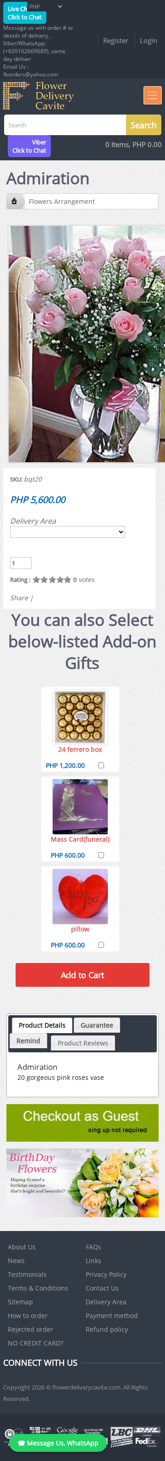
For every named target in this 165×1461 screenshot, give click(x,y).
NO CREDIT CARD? (35, 1343)
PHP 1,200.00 (65, 765)
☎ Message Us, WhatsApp (58, 1443)
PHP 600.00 (68, 855)
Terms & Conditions (38, 1288)
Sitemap (20, 1301)
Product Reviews (83, 1043)
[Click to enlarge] (80, 717)
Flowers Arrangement (62, 201)
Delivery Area (33, 521)
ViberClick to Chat (29, 146)
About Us (22, 1246)
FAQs (93, 1246)
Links (93, 1260)
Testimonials (27, 1274)
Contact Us (102, 1288)
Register (115, 40)
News (16, 1260)
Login (148, 40)
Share (19, 597)
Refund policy (107, 1329)
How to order (28, 1315)
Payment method (112, 1315)
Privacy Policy (106, 1274)
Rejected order (30, 1329)
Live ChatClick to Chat (25, 13)
